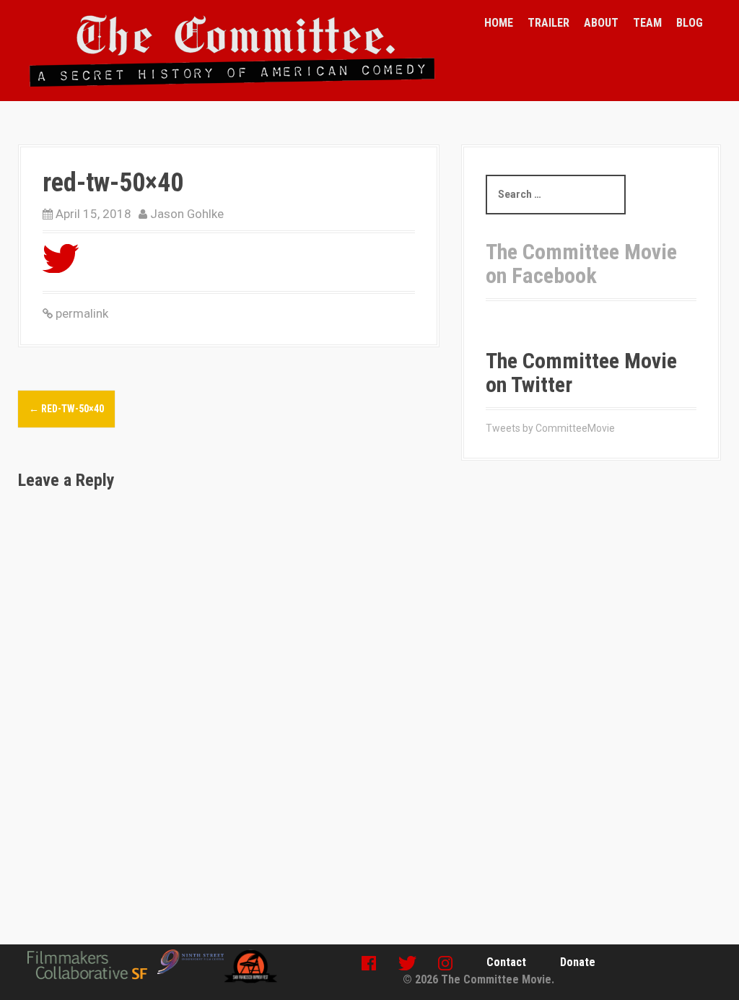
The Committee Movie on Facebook (581, 263)
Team (647, 23)
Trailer (548, 23)
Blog (689, 23)
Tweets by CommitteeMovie (550, 428)
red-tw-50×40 (66, 408)
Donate (577, 962)
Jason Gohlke (187, 213)
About (601, 23)
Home (498, 23)
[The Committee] (232, 50)
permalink (80, 313)
